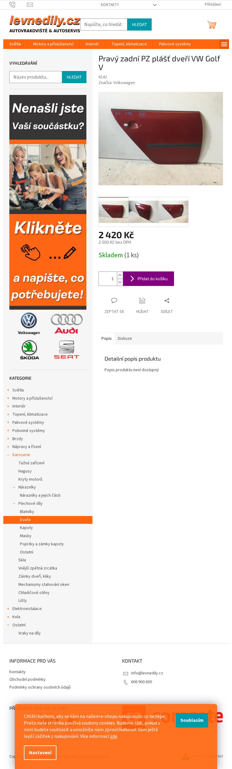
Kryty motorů (30, 479)
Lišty (22, 601)
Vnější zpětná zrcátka (37, 568)
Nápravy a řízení (26, 447)
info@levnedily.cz (147, 673)
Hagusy (25, 471)
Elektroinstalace (27, 609)
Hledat (139, 24)
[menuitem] (15, 44)
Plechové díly (30, 504)
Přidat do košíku (152, 278)
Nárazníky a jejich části (40, 495)
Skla (22, 560)
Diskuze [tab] (125, 339)
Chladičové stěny (34, 593)
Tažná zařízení (31, 463)
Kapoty (26, 528)
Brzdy (17, 439)
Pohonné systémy (28, 431)
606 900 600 (141, 682)
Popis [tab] (107, 339)
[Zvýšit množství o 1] (120, 275)
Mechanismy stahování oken (43, 585)
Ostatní (26, 552)
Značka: (116, 83)
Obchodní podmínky (27, 680)
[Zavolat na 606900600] (18, 4)
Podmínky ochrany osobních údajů (40, 687)
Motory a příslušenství (32, 398)
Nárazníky (27, 487)
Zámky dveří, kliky (34, 576)
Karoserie (21, 455)
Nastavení (40, 752)
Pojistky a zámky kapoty (42, 544)
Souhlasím (192, 720)
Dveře (25, 520)
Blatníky (27, 512)
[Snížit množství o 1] (120, 282)
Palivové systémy (28, 423)
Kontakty (110, 5)
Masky (25, 536)
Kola (16, 617)
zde (113, 736)
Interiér (19, 406)
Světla (18, 390)
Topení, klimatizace (30, 414)
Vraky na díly (29, 633)
